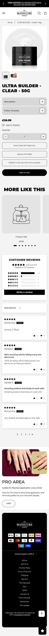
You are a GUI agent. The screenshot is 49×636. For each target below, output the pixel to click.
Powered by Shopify (22, 615)
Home (10, 22)
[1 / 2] (5, 75)
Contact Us (24, 594)
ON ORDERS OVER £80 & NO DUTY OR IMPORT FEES (24, 4)
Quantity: (6, 130)
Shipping (24, 575)
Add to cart (24, 172)
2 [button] (21, 434)
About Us (24, 564)
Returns (24, 579)
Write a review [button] (24, 292)
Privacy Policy (24, 568)
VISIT (8, 503)
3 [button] (25, 434)
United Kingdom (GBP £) (24, 554)
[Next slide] (45, 3)
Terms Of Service (24, 572)
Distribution (24, 602)
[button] (15, 245)
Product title (21, 237)
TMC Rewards (24, 583)
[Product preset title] (21, 214)
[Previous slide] (3, 3)
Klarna (24, 560)
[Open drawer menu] (4, 13)
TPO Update (24, 605)
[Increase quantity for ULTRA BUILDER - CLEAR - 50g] (43, 136)
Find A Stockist (24, 598)
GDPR (24, 590)
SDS (24, 587)
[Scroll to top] (42, 614)
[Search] (39, 13)
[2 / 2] (13, 75)
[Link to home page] (24, 524)
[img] (9, 319)
